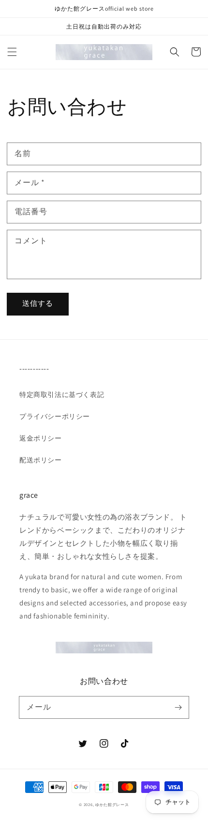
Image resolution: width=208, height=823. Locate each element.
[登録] (178, 707)
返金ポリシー (40, 438)
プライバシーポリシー (54, 416)
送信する (37, 303)
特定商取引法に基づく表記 (61, 394)
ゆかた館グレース (112, 804)
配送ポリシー (40, 460)
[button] (12, 52)
